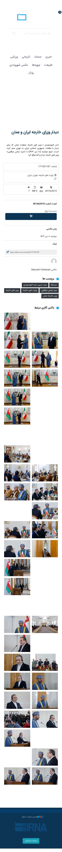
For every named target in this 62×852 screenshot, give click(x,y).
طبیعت (48, 65)
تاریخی (26, 56)
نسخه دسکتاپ (31, 841)
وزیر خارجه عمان (50, 296)
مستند (37, 56)
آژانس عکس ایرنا (31, 17)
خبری (48, 56)
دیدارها (54, 285)
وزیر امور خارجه (12, 290)
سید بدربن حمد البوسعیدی (35, 285)
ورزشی (14, 56)
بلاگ (31, 73)
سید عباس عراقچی (49, 290)
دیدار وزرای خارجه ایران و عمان (35, 132)
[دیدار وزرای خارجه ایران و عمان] (31, 105)
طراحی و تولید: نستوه (30, 816)
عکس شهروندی (19, 65)
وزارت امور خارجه (30, 290)
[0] (31, 216)
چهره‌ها (36, 65)
